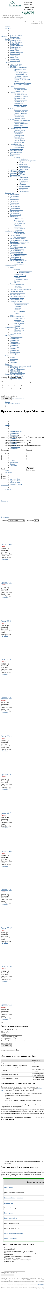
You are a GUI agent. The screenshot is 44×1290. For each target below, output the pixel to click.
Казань (25, 1288)
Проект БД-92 (6, 890)
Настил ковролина (19, 223)
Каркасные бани (14, 59)
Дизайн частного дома (16, 337)
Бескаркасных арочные (25, 271)
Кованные (21, 172)
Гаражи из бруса (19, 91)
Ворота (12, 155)
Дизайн (7, 335)
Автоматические (23, 179)
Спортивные (17, 286)
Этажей (3, 1039)
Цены (7, 364)
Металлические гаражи (20, 100)
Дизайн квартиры (15, 343)
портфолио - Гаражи (15, 369)
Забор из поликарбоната (21, 123)
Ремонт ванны (14, 198)
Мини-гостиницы (19, 328)
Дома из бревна (14, 50)
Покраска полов (19, 221)
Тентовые (17, 277)
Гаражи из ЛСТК (19, 101)
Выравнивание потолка (21, 240)
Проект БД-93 (6, 774)
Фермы (16, 313)
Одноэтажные (5, 485)
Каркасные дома (14, 44)
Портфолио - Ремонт (16, 372)
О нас (7, 355)
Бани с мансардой (19, 145)
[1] (3, 472)
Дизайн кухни (14, 342)
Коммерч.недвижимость (17, 316)
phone (2, 396)
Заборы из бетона (19, 117)
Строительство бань (15, 128)
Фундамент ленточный (20, 67)
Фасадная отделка (15, 154)
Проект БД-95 (6, 544)
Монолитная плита (19, 71)
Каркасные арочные (24, 272)
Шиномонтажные (19, 330)
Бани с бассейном (19, 147)
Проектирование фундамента (22, 83)
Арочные (17, 269)
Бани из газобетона (19, 140)
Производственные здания (17, 293)
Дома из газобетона (15, 45)
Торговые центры (19, 321)
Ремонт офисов (14, 213)
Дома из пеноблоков (15, 47)
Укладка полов (18, 218)
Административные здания (17, 296)
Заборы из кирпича (19, 118)
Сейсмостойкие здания (16, 299)
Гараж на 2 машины (20, 106)
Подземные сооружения (17, 298)
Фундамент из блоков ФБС (22, 84)
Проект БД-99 (6, 813)
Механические (23, 164)
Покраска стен (18, 252)
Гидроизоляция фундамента (22, 79)
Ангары (12, 267)
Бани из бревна (14, 57)
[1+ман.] (3, 476)
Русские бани (18, 133)
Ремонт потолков (15, 235)
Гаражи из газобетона (20, 89)
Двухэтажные (5, 517)
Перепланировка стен (20, 254)
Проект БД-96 (6, 966)
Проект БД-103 (6, 736)
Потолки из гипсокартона (21, 242)
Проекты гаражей (15, 61)
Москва (20, 1288)
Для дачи (21, 162)
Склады (12, 315)
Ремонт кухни (14, 201)
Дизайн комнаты (14, 340)
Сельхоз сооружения (16, 301)
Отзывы (12, 357)
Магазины (17, 326)
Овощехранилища (19, 311)
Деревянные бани (19, 142)
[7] (2, 457)
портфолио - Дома (15, 367)
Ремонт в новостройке (16, 210)
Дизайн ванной (14, 345)
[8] (2, 459)
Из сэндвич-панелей (20, 276)
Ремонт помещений (15, 215)
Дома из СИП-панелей (16, 52)
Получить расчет (7, 1275)
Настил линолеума (19, 228)
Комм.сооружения (10, 266)
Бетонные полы (18, 103)
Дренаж (16, 81)
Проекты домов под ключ (12, 403)
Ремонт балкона (14, 196)
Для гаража (22, 171)
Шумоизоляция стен (20, 247)
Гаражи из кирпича (19, 98)
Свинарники (17, 308)
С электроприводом (24, 186)
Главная (7, 39)
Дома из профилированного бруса (13, 1233)
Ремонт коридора (15, 208)
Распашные (17, 176)
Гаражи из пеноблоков (20, 94)
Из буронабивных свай (20, 74)
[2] (3, 474)
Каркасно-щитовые (19, 130)
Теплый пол (17, 225)
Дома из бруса (14, 49)
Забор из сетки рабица (20, 113)
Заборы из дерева (19, 122)
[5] (2, 453)
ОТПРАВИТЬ (6, 398)
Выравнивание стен (19, 255)
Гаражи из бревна (19, 93)
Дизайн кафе (13, 348)
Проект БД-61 (6, 583)
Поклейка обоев (19, 249)
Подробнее (5, 559)
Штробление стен (19, 257)
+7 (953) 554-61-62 (28, 14)
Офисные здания (19, 323)
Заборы (12, 108)
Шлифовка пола (19, 232)
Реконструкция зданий (16, 291)
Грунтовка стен (18, 262)
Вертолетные (18, 288)
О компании (13, 362)
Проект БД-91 (6, 698)
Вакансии (12, 360)
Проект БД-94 (6, 659)
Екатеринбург (37, 1288)
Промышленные (23, 169)
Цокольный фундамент (20, 72)
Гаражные (22, 183)
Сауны (16, 144)
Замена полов (18, 227)
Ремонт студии (14, 205)
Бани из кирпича (19, 139)
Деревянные (22, 184)
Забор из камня (18, 125)
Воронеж (30, 1288)
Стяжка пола (18, 230)
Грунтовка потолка (19, 243)
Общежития (17, 333)
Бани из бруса (14, 56)
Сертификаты (14, 359)
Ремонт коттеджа (15, 206)
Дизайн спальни (14, 350)
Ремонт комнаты (14, 203)
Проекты (7, 40)
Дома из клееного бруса (10, 1218)
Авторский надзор (15, 294)
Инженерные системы (16, 150)
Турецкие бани (18, 132)
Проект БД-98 (6, 851)
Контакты (8, 374)
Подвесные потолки (20, 237)
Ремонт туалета (14, 199)
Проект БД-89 (6, 621)
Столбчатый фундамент (21, 76)
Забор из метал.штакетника (22, 120)
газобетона (20, 1198)
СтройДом (4, 36)
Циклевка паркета (19, 233)
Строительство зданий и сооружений (20, 289)
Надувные (17, 281)
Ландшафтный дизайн (16, 152)
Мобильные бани (19, 135)
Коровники (17, 306)
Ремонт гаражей (14, 211)
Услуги (7, 62)
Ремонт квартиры (15, 194)
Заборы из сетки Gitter (20, 111)
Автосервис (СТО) (19, 318)
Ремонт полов (14, 216)
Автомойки (17, 325)
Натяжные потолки (19, 238)
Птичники (17, 310)
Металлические (23, 166)
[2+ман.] (3, 478)
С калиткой (22, 174)
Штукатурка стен (19, 250)
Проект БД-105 (6, 1005)
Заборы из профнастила (21, 110)
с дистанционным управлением (27, 161)
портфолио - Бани (15, 370)
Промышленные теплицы (21, 303)
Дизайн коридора (15, 347)
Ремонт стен (13, 245)
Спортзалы (17, 332)
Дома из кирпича (15, 54)
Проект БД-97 (6, 928)
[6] (2, 455)
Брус (6, 405)
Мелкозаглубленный (20, 78)
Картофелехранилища (20, 304)
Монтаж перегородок (20, 260)
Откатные (17, 157)
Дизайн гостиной (14, 338)
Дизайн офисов (14, 354)
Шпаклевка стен (19, 259)
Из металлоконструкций (21, 279)
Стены (3, 1036)
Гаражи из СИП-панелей (21, 96)
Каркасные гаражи (19, 88)
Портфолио (8, 365)
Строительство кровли (16, 149)
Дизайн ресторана (15, 352)
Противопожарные (24, 167)
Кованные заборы (19, 115)
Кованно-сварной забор (21, 127)
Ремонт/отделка (9, 193)
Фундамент (13, 66)
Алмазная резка (18, 264)
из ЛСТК (17, 282)
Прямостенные (18, 274)
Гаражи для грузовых (20, 105)
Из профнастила (23, 159)
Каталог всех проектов (16, 42)
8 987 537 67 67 (28, 12)
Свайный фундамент (20, 69)
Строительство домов (16, 64)
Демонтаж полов (19, 220)
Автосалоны (17, 320)
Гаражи (12, 86)
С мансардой (4, 501)
